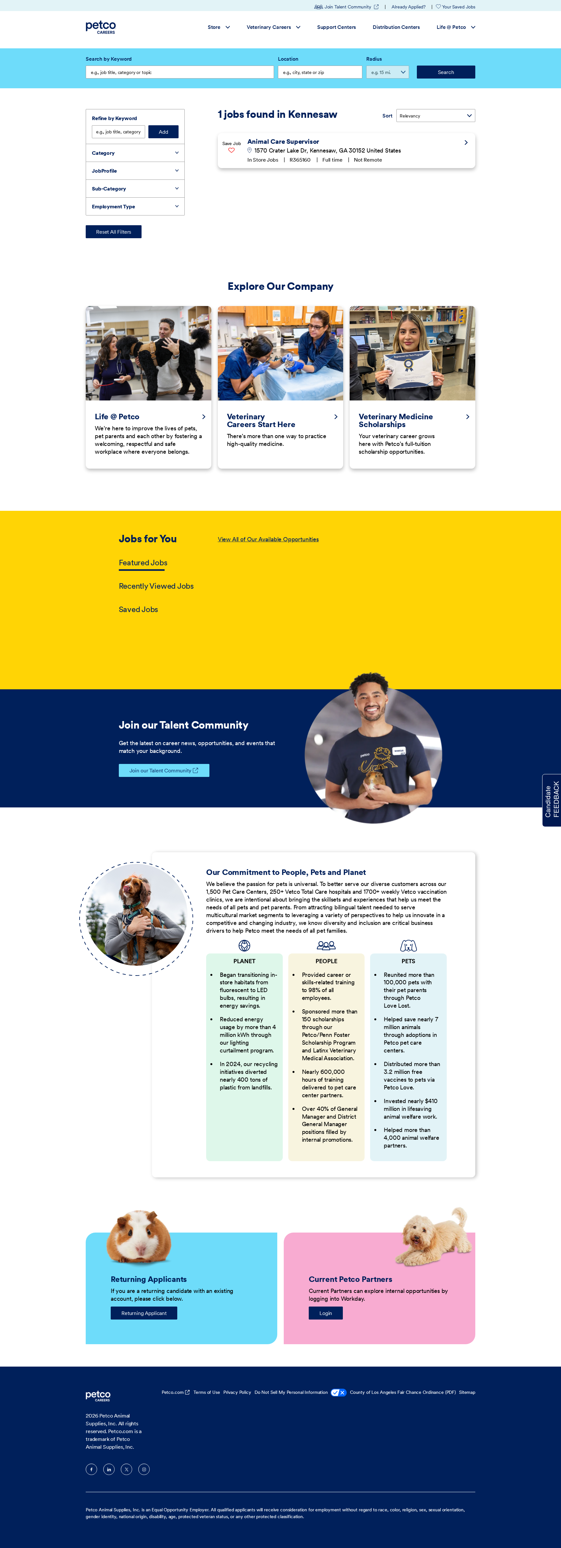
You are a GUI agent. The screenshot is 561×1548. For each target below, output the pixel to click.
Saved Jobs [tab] (138, 609)
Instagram (144, 1469)
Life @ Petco (451, 27)
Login (325, 1313)
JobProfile (104, 170)
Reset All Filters (113, 231)
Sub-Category (109, 188)
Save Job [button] (231, 143)
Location (288, 58)
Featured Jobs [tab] (143, 563)
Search (446, 72)
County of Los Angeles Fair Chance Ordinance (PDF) (403, 1392)
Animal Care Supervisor (283, 141)
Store (214, 27)
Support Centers (336, 27)
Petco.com (173, 1392)
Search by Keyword (109, 58)
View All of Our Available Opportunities (268, 539)
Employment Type (113, 206)
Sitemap (467, 1392)
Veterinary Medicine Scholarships (396, 420)
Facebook (91, 1469)
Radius (374, 58)
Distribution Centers (396, 27)
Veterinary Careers (269, 27)
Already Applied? (409, 7)
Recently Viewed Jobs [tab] (156, 586)
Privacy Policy (237, 1392)
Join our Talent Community (160, 770)
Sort (387, 115)
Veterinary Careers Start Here (261, 420)
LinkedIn (109, 1469)
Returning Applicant (144, 1313)
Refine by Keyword (114, 118)
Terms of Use (206, 1392)
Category (103, 153)
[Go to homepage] (102, 27)
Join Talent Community (352, 7)
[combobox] (320, 72)
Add (163, 132)
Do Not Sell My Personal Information (291, 1392)
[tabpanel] (330, 574)
